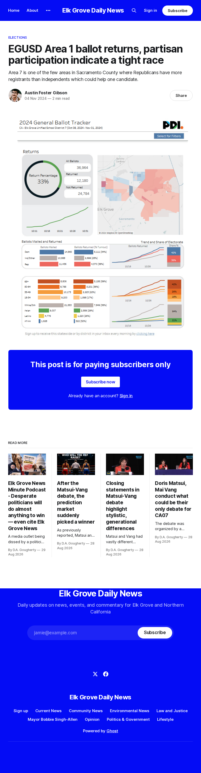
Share (181, 95)
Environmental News (129, 710)
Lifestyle (165, 719)
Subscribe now (100, 381)
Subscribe (177, 10)
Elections (17, 37)
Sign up (21, 710)
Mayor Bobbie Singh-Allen (52, 719)
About (32, 10)
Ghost (112, 730)
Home (13, 10)
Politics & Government (128, 719)
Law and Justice (172, 710)
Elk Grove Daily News (93, 10)
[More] (48, 10)
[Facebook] (105, 674)
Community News (86, 710)
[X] (95, 674)
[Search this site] (134, 10)
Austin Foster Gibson (46, 92)
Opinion (92, 719)
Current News (48, 710)
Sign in (150, 10)
